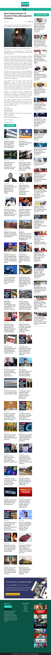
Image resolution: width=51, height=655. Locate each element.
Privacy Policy (25, 611)
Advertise (25, 607)
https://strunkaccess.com (13, 117)
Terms (25, 609)
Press (25, 605)
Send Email (9, 110)
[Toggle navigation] (24, 9)
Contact (25, 608)
